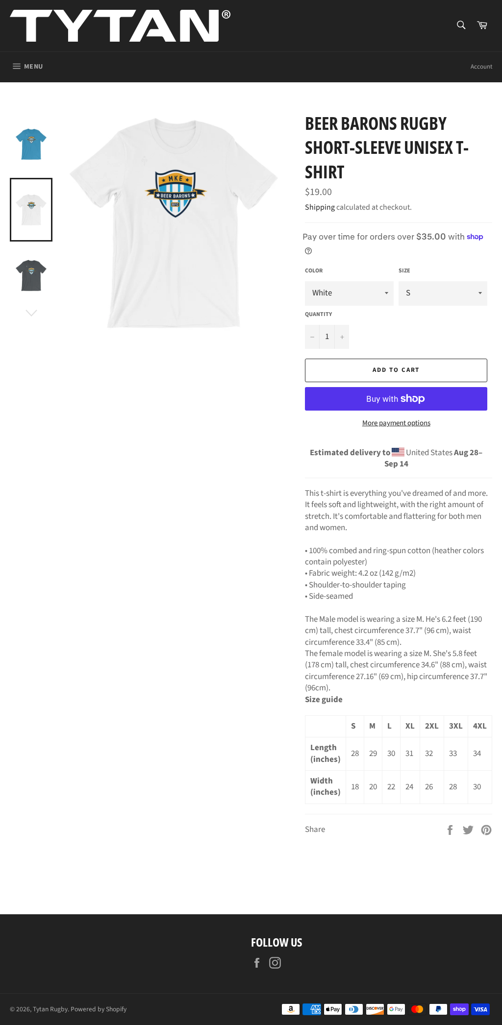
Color (314, 271)
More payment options (396, 423)
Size (404, 271)
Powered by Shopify (98, 1009)
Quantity (318, 314)
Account (481, 66)
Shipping (320, 207)
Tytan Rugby (50, 1009)
